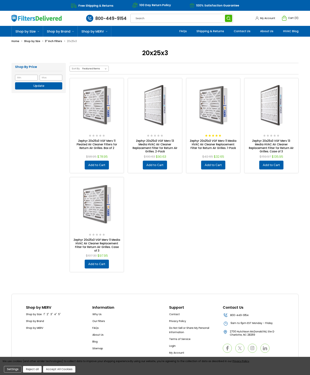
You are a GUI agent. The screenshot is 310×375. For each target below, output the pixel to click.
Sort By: (76, 68)
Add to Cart (96, 165)
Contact (174, 314)
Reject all (32, 369)
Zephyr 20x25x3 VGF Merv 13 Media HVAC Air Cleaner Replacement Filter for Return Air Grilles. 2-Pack (155, 146)
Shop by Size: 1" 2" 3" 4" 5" (43, 314)
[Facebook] (227, 348)
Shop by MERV (92, 31)
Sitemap (97, 348)
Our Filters (98, 321)
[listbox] (95, 68)
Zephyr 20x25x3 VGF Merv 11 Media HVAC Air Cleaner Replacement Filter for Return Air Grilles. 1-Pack (213, 144)
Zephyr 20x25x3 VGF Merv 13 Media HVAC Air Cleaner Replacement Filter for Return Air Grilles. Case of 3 (271, 146)
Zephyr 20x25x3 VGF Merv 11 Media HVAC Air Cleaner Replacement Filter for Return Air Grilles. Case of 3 (97, 245)
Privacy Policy (177, 321)
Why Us (97, 314)
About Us (266, 31)
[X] (239, 348)
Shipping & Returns (210, 31)
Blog (95, 341)
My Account (176, 353)
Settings (12, 369)
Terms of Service (180, 339)
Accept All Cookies (59, 369)
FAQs (183, 31)
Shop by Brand (58, 31)
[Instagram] (252, 348)
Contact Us (242, 31)
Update (38, 86)
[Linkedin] (264, 348)
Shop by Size (25, 31)
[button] (265, 18)
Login (172, 346)
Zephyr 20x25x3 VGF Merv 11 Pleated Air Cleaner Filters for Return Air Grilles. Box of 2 (97, 144)
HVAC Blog (291, 31)
